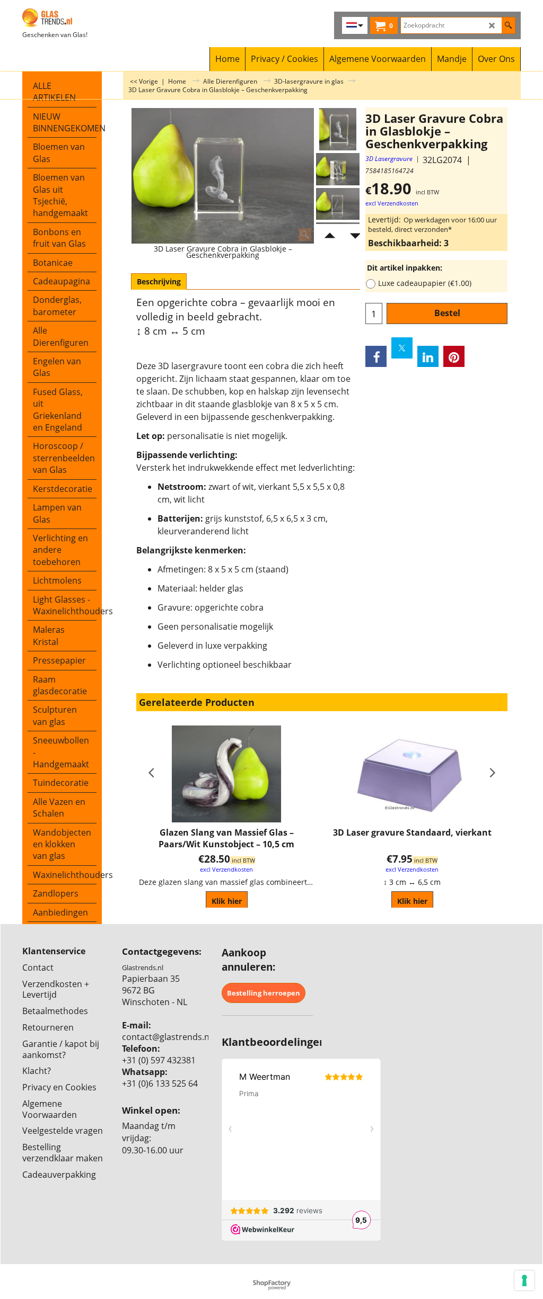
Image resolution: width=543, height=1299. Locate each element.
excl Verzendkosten (391, 203)
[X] (402, 348)
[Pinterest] (454, 356)
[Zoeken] (508, 25)
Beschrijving (159, 281)
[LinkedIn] (428, 356)
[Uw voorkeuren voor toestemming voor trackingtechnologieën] (524, 1280)
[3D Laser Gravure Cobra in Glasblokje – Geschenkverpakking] (338, 169)
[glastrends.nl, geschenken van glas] (84, 18)
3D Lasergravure (389, 158)
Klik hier (227, 901)
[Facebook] (376, 356)
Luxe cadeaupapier (424, 283)
